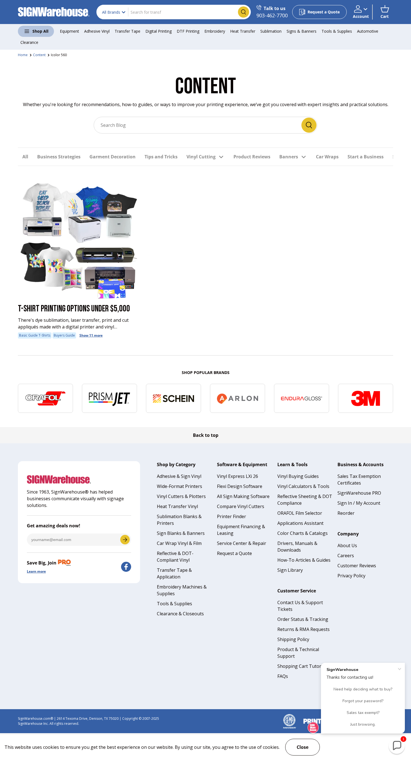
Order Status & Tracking (302, 619)
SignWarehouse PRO (359, 493)
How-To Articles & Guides (303, 560)
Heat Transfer (242, 31)
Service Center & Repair (241, 543)
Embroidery (214, 31)
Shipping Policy (293, 639)
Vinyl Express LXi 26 (237, 476)
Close (302, 747)
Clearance (29, 42)
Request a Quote (234, 553)
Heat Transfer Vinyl (177, 506)
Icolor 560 (59, 55)
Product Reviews (251, 157)
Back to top (205, 435)
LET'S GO (125, 539)
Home (23, 55)
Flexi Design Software (239, 486)
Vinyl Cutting (201, 157)
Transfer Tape (127, 31)
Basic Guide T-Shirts (34, 335)
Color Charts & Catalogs (302, 533)
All (25, 157)
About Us (347, 545)
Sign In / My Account (358, 503)
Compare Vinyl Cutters (240, 506)
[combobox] (173, 12)
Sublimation (271, 31)
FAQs (282, 676)
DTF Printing (188, 31)
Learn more (36, 571)
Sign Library (290, 570)
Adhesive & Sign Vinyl (179, 476)
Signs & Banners (301, 31)
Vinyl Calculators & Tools (303, 486)
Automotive (367, 31)
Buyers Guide (64, 335)
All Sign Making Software (243, 496)
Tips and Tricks (161, 157)
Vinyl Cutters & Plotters (181, 496)
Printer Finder (231, 516)
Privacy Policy (351, 576)
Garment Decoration (112, 157)
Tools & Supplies (337, 31)
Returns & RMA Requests (303, 629)
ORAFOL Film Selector (299, 513)
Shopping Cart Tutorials (302, 666)
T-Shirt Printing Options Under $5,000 (74, 308)
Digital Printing (158, 31)
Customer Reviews (356, 566)
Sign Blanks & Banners (181, 533)
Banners (288, 157)
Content (39, 55)
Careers (345, 555)
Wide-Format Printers (179, 486)
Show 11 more (91, 335)
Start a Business (366, 157)
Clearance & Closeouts (180, 614)
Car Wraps (327, 157)
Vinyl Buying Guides (298, 476)
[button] (384, 12)
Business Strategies (59, 157)
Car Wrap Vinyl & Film (179, 543)
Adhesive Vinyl (97, 31)
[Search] (308, 125)
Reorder (346, 513)
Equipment (69, 31)
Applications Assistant (300, 523)
